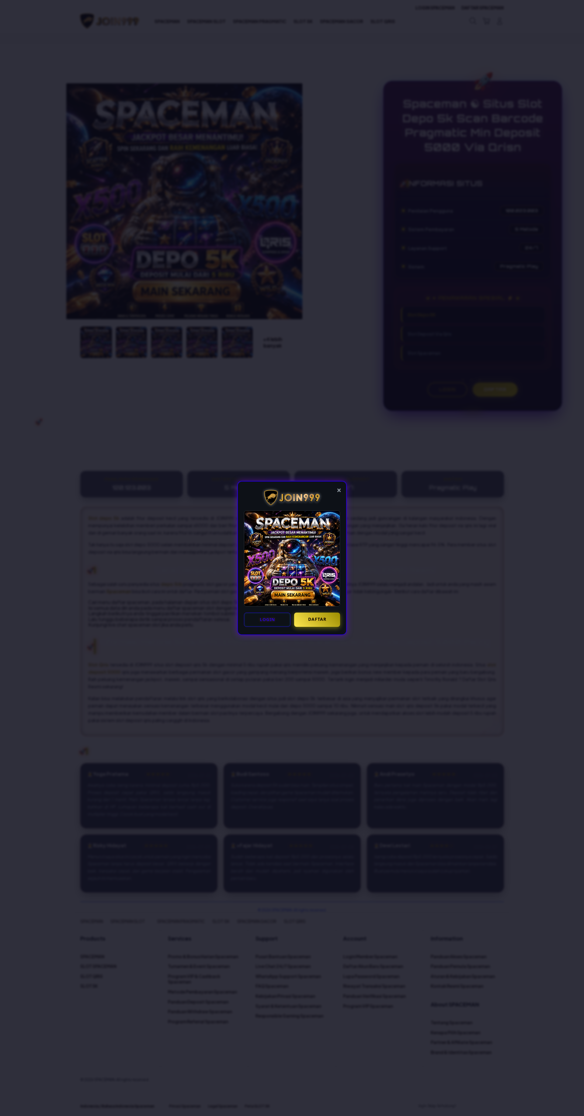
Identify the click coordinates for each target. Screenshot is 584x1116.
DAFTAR (317, 619)
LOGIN (267, 619)
